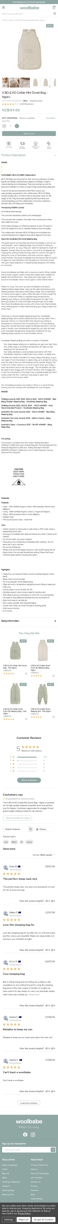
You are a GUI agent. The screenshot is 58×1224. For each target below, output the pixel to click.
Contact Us (35, 1182)
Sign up (53, 1149)
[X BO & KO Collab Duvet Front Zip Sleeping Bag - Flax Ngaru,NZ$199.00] (15, 694)
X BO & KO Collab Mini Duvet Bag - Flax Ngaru (14, 666)
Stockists (34, 1190)
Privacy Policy (24, 1213)
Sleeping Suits (8, 1194)
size (6, 842)
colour (29, 842)
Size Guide (50, 118)
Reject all (23, 1219)
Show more (9, 848)
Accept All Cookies (43, 1219)
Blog (33, 1194)
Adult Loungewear (10, 1165)
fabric (14, 842)
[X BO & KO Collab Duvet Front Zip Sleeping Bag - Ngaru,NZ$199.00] (42, 650)
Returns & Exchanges (40, 1173)
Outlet (4, 1169)
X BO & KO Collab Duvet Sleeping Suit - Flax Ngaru (41, 710)
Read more (34, 994)
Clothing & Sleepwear (11, 1182)
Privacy (34, 1186)
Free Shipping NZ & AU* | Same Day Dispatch (29, 2)
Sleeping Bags (8, 1190)
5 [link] (15, 104)
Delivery (34, 1169)
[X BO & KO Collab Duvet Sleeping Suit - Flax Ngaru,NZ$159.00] (42, 694)
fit (22, 842)
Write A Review (29, 780)
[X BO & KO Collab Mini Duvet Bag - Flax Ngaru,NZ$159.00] (15, 650)
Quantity (6, 121)
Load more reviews (28, 1103)
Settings (8, 1219)
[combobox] (44, 855)
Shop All (5, 1173)
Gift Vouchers (36, 1177)
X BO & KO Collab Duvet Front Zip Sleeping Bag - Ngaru (40, 667)
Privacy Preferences (39, 1165)
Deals (4, 1177)
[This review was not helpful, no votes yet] (52, 901)
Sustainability (36, 1199)
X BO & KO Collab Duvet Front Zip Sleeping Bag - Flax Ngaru (14, 711)
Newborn (6, 1186)
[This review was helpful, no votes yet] (47, 901)
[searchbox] (15, 829)
